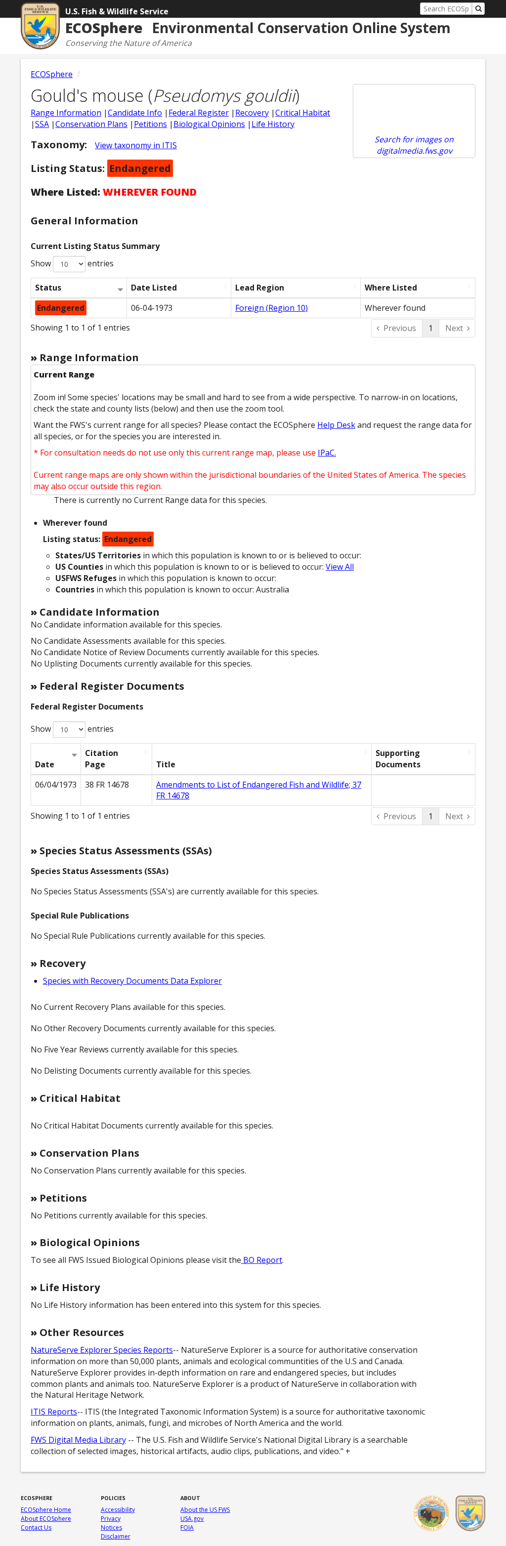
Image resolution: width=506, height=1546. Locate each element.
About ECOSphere (46, 1518)
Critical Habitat (302, 112)
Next (454, 328)
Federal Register (199, 112)
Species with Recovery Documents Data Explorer (132, 980)
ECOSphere (52, 74)
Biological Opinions (209, 124)
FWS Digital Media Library (78, 1439)
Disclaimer (115, 1536)
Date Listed (154, 287)
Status (48, 287)
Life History (273, 124)
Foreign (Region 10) (271, 307)
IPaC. (327, 452)
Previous (399, 328)
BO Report (261, 1259)
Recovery (252, 112)
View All (340, 566)
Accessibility (118, 1509)
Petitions (150, 124)
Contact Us (36, 1527)
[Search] (478, 8)
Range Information (66, 112)
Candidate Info (135, 112)
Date (44, 764)
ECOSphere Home (46, 1509)
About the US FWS (205, 1509)
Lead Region (259, 287)
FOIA (187, 1527)
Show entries (72, 263)
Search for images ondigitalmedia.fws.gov (414, 145)
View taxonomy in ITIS (136, 145)
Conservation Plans (91, 124)
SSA (42, 124)
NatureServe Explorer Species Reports (102, 1349)
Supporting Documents (398, 759)
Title (165, 764)
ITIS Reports (54, 1411)
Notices (111, 1527)
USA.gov (192, 1518)
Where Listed (391, 287)
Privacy (111, 1518)
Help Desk (336, 424)
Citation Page (101, 759)
